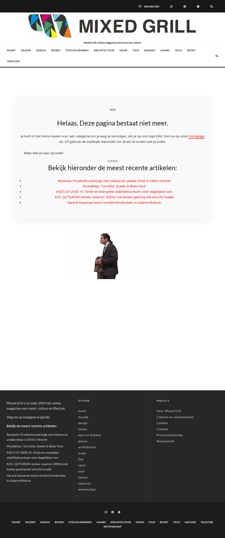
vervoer (13, 61)
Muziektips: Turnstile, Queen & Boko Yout (114, 186)
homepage (196, 136)
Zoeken (112, 161)
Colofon (162, 423)
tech (178, 50)
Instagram (30, 417)
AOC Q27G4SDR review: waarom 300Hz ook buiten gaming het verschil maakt (114, 197)
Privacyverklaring (170, 435)
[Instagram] (171, 6)
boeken (149, 50)
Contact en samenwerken (175, 417)
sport (191, 50)
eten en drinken (77, 50)
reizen (55, 50)
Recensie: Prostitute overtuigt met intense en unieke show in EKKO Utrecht (114, 181)
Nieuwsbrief (165, 441)
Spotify (45, 417)
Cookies (162, 429)
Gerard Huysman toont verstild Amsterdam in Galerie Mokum (114, 202)
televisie (84, 483)
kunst (11, 50)
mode (124, 50)
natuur (83, 477)
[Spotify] (198, 6)
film (136, 50)
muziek (26, 50)
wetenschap (87, 489)
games (165, 50)
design (41, 50)
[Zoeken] (211, 6)
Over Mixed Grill (169, 411)
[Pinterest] (184, 6)
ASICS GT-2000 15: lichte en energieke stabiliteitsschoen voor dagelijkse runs (114, 191)
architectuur (104, 50)
